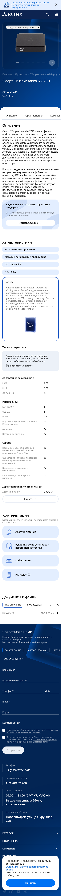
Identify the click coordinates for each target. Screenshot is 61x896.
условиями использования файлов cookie (27, 868)
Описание (11, 115)
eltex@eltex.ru (16, 783)
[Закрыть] (56, 5)
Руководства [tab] (34, 604)
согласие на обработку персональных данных (32, 731)
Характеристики (34, 115)
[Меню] (56, 14)
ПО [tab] (49, 604)
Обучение (8, 848)
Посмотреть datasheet (21, 365)
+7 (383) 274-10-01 (18, 770)
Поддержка (10, 841)
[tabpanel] (30, 613)
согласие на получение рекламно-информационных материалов (32, 740)
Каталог (7, 833)
